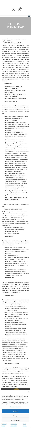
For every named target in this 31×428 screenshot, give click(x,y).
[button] (28, 392)
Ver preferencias (15, 420)
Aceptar (15, 411)
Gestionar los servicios (15, 406)
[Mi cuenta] (13, 9)
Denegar (15, 416)
